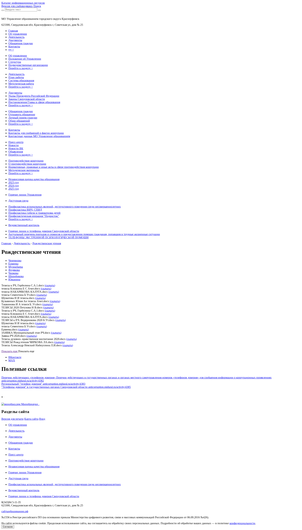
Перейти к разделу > (20, 68)
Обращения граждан (20, 111)
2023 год (13, 182)
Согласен (8, 526)
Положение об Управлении (24, 58)
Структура (14, 61)
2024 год (13, 185)
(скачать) (50, 285)
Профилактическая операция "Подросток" (33, 216)
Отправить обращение (21, 114)
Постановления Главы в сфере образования (34, 102)
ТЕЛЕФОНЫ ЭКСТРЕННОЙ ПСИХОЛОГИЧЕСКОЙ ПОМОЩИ (48, 237)
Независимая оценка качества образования (33, 179)
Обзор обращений (19, 120)
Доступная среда (18, 200)
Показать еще (9, 351)
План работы (16, 77)
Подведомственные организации (28, 65)
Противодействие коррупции (26, 160)
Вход (42, 418)
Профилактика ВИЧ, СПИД (25, 209)
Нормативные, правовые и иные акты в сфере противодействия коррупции (53, 167)
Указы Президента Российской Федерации (33, 95)
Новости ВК (15, 148)
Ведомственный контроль (23, 225)
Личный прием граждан (22, 117)
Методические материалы (23, 170)
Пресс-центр (15, 142)
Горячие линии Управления (24, 194)
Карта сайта (31, 418)
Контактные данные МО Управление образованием (39, 136)
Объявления (15, 151)
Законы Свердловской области (26, 99)
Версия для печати (12, 418)
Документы (15, 92)
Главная (6, 243)
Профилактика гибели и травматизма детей (34, 212)
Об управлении (17, 55)
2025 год (13, 188)
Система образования (21, 80)
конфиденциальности (242, 523)
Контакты (14, 129)
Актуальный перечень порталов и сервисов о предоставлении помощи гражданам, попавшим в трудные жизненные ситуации (84, 234)
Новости (13, 145)
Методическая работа (21, 83)
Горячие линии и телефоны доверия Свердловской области (43, 231)
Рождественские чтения (47, 243)
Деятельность (16, 74)
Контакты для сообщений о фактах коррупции (36, 133)
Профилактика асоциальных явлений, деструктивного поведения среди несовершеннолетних (64, 206)
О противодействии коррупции (27, 163)
